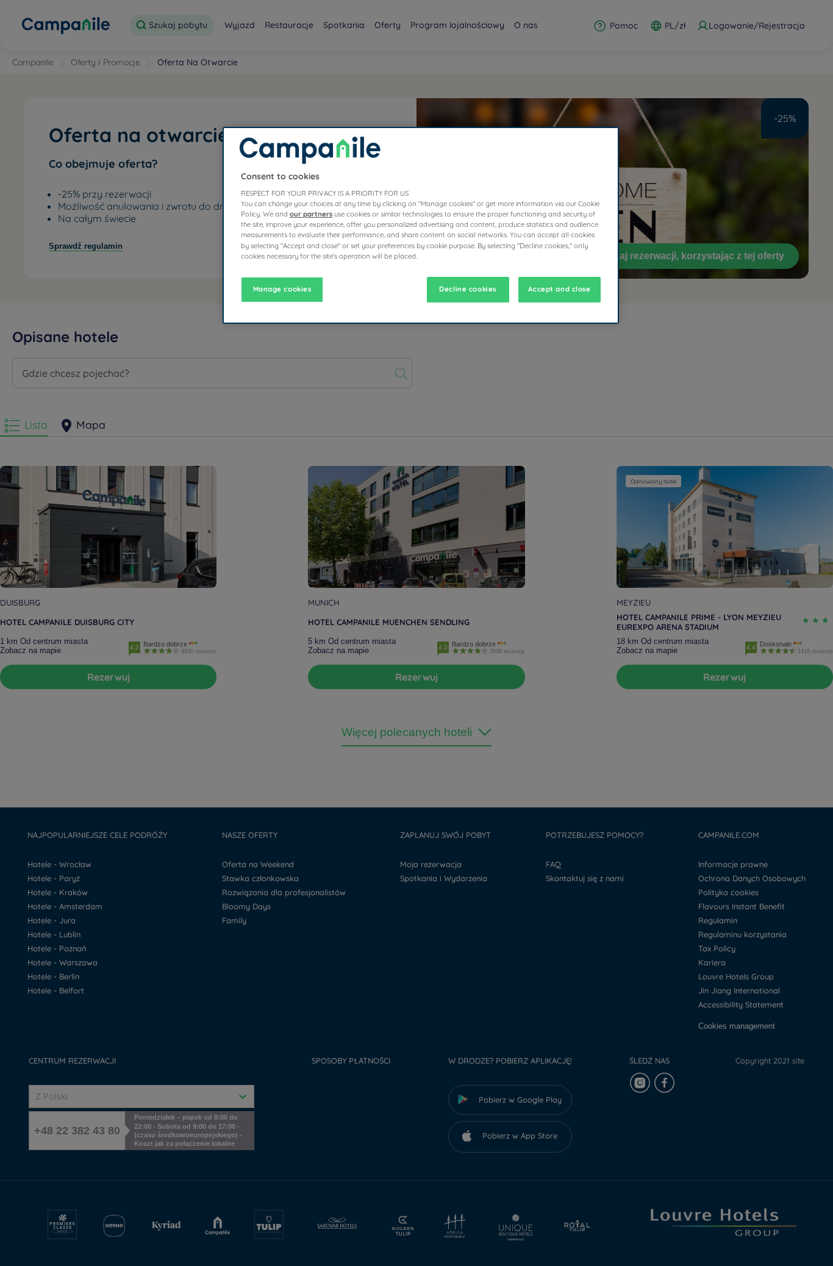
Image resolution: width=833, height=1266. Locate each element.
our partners (311, 214)
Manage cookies (282, 289)
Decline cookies (467, 289)
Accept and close (559, 289)
